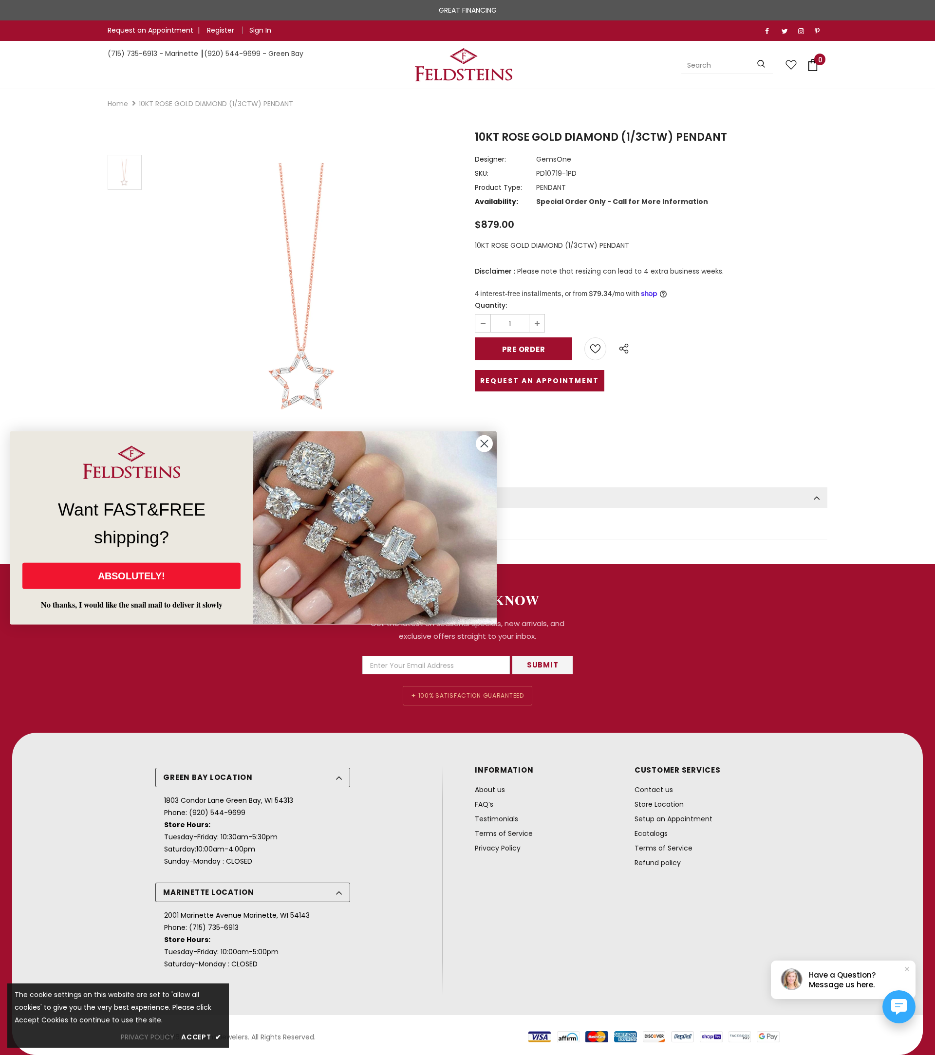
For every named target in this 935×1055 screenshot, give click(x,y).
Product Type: (498, 187)
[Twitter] (788, 31)
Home (118, 104)
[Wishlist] (595, 348)
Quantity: (491, 305)
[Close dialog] (484, 443)
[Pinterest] (821, 31)
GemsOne (553, 159)
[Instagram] (804, 31)
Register (221, 30)
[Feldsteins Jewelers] (464, 64)
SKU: (481, 173)
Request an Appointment (150, 30)
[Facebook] (771, 31)
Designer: (490, 159)
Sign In (260, 30)
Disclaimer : (495, 271)
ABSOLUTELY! (131, 575)
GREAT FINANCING (468, 10)
